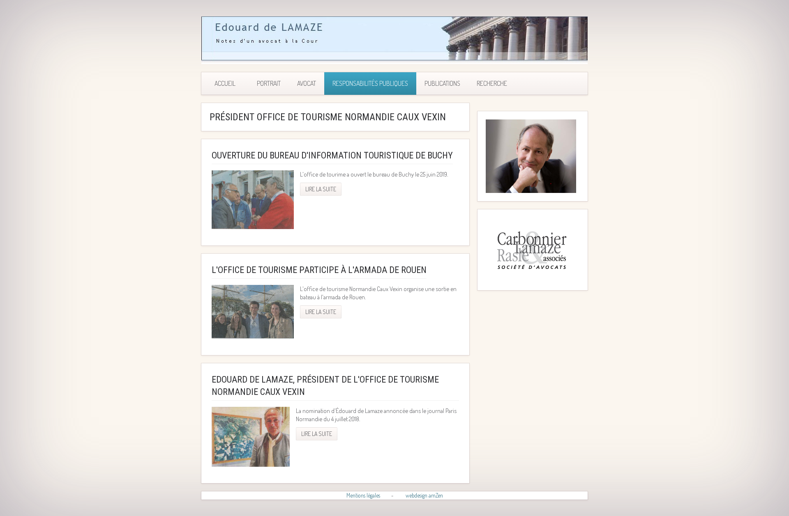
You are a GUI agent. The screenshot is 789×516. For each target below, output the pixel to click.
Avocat (306, 83)
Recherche (492, 83)
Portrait (269, 83)
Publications (442, 83)
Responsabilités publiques (370, 83)
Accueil (225, 83)
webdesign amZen (424, 495)
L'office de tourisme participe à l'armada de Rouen (319, 270)
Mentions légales (363, 495)
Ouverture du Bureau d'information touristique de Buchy (332, 155)
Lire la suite (320, 189)
